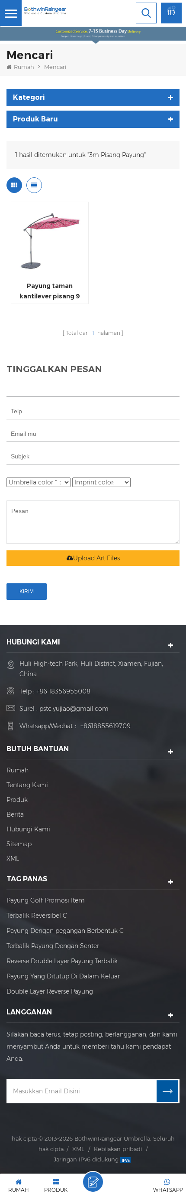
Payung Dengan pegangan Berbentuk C (65, 931)
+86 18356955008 (63, 691)
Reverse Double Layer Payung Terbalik (62, 961)
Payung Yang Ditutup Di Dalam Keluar (63, 976)
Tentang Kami (27, 785)
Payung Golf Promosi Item (45, 900)
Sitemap (19, 844)
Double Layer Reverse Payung (49, 991)
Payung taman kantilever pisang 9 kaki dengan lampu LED (49, 291)
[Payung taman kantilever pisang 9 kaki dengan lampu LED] (49, 240)
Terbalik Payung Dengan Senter (52, 946)
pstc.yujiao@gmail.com (74, 709)
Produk (17, 800)
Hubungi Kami (28, 829)
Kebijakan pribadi (118, 1148)
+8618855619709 (105, 726)
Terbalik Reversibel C (36, 915)
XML (12, 859)
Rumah (24, 66)
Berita (15, 814)
